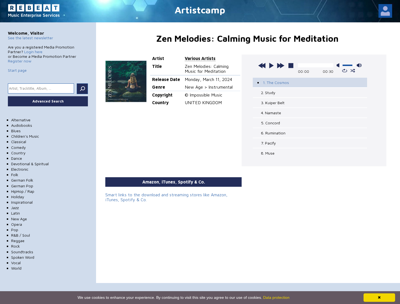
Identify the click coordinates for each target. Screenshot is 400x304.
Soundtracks (22, 251)
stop (291, 65)
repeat (344, 70)
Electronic (19, 169)
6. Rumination (273, 133)
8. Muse (268, 153)
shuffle (352, 70)
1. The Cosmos (276, 82)
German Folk (22, 180)
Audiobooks (21, 125)
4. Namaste (271, 112)
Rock (15, 246)
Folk (14, 174)
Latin (15, 213)
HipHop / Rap (22, 191)
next (280, 65)
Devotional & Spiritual (30, 163)
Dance (16, 158)
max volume (359, 65)
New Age (19, 218)
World (16, 268)
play (271, 65)
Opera (16, 224)
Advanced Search (48, 101)
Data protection (276, 297)
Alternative (20, 120)
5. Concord (270, 123)
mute (339, 65)
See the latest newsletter (30, 37)
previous (262, 65)
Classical (18, 141)
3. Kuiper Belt (273, 102)
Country (18, 153)
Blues (16, 130)
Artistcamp (200, 9)
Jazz (15, 207)
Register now (19, 61)
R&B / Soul (20, 235)
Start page (17, 70)
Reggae (17, 240)
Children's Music (25, 136)
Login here (33, 51)
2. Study (268, 92)
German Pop (22, 185)
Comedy (18, 147)
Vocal (16, 262)
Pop (14, 229)
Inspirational (22, 202)
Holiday (17, 196)
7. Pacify (268, 143)
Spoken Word (22, 257)
